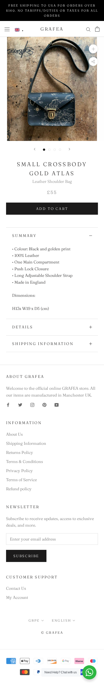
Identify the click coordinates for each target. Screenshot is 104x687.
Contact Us (16, 588)
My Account (17, 597)
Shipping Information (43, 343)
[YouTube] (57, 404)
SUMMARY (24, 235)
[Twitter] (20, 404)
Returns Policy (19, 452)
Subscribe (26, 556)
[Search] (88, 29)
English (61, 620)
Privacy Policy (19, 470)
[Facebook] (8, 404)
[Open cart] (97, 29)
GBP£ (34, 620)
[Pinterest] (44, 404)
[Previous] (34, 149)
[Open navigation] (7, 29)
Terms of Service (21, 479)
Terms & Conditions (24, 461)
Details (22, 327)
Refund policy (19, 488)
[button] (19, 30)
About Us (14, 434)
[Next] (69, 149)
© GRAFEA (52, 632)
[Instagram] (32, 404)
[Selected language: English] (19, 30)
